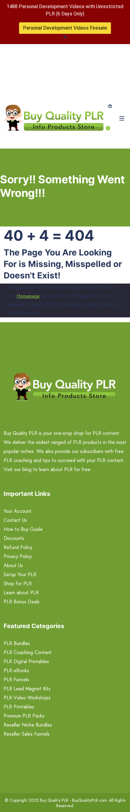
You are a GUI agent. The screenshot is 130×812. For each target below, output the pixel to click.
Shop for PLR (18, 583)
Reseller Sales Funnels (27, 733)
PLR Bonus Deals (22, 601)
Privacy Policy (18, 556)
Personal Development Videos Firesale (65, 28)
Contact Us (15, 520)
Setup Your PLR (20, 574)
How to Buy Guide (23, 529)
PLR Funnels (16, 679)
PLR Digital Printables (26, 661)
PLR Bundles (17, 643)
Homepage (28, 296)
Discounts (14, 538)
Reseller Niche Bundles (28, 724)
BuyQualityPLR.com (89, 800)
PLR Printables (19, 706)
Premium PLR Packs (24, 715)
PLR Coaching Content (28, 652)
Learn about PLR (21, 592)
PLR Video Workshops (27, 697)
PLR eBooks (16, 670)
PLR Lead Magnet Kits (27, 688)
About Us (13, 565)
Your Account (17, 511)
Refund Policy (18, 547)
